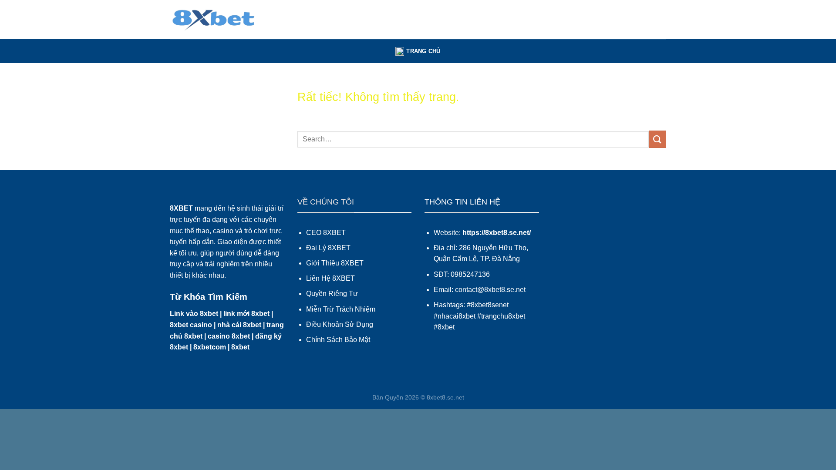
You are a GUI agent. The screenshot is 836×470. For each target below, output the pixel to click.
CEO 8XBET (326, 232)
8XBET (181, 208)
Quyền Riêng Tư (332, 293)
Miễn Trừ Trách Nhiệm (340, 309)
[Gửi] (657, 139)
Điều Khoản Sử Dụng (339, 324)
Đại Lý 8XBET (328, 248)
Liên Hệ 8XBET (330, 278)
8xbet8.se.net (445, 397)
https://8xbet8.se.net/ (496, 232)
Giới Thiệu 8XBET (335, 263)
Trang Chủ (423, 51)
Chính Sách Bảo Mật (338, 339)
